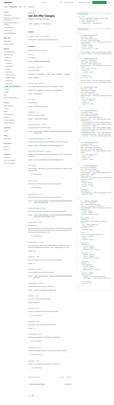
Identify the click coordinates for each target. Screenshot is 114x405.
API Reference (13, 6)
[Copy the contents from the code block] (107, 13)
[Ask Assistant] (109, 13)
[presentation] (94, 20)
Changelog (31, 6)
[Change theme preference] (109, 2)
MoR (25, 6)
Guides (6, 6)
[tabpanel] (94, 20)
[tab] (83, 13)
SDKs (20, 6)
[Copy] (71, 24)
